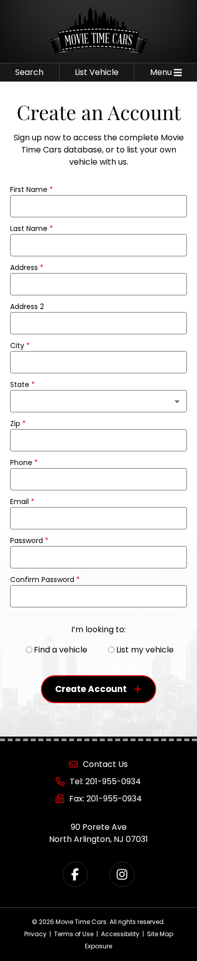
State (22, 384)
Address (26, 267)
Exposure (98, 946)
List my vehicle (145, 650)
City (20, 345)
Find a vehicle (60, 650)
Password (29, 540)
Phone (24, 462)
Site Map (160, 934)
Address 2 (27, 306)
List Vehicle (97, 72)
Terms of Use (73, 934)
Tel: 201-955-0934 (105, 781)
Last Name (31, 228)
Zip (18, 423)
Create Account (91, 689)
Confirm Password (45, 579)
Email (22, 501)
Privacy (35, 934)
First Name (31, 189)
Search (29, 72)
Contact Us (105, 764)
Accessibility (120, 934)
